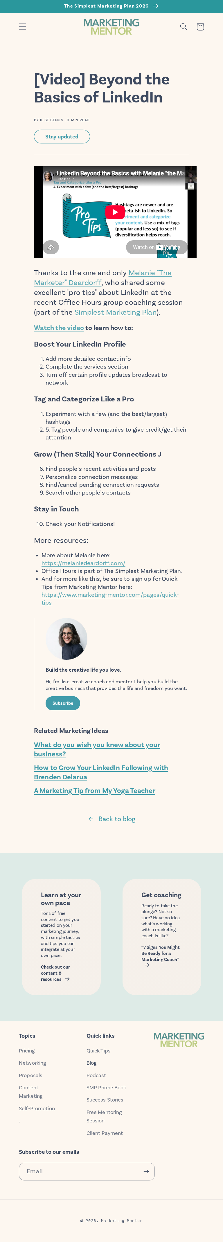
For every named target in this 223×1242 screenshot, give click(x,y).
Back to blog (117, 819)
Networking (32, 1063)
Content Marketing (31, 1091)
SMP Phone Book (106, 1087)
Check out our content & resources (55, 973)
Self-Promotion (37, 1108)
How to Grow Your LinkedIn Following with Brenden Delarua (101, 772)
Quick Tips (99, 1051)
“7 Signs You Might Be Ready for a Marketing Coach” (160, 953)
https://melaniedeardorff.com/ (83, 563)
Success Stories (105, 1100)
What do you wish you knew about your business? (97, 749)
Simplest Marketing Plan (116, 312)
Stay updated (62, 136)
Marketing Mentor (122, 1220)
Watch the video (59, 328)
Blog (92, 1063)
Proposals (30, 1075)
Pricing (27, 1051)
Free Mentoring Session (104, 1116)
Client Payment (105, 1133)
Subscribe (63, 703)
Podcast (96, 1075)
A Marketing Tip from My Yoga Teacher (94, 790)
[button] (22, 27)
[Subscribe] (146, 1171)
